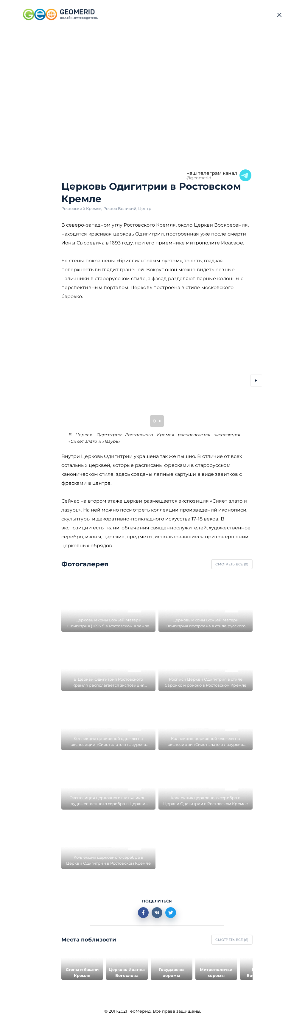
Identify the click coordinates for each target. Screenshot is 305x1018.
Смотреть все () (231, 564)
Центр (144, 208)
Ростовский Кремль (82, 208)
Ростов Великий (121, 208)
